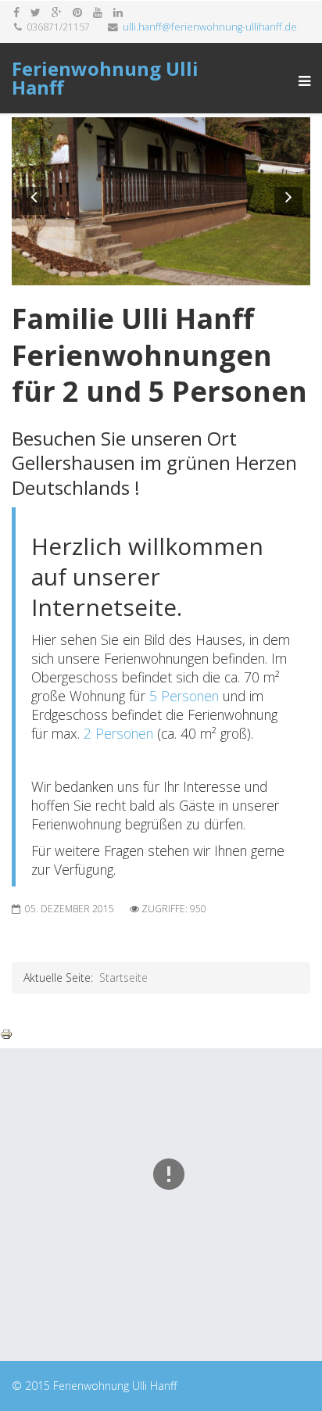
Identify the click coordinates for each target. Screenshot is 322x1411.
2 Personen (118, 733)
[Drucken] (161, 1034)
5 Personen (184, 695)
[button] (34, 201)
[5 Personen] (147, 695)
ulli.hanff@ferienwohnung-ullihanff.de (210, 27)
